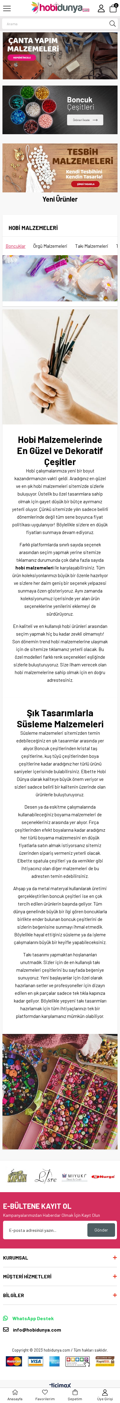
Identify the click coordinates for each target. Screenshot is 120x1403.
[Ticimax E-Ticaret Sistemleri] (60, 1386)
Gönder (101, 1229)
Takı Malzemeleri (91, 246)
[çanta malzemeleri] (60, 55)
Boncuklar (16, 246)
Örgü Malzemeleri (50, 246)
